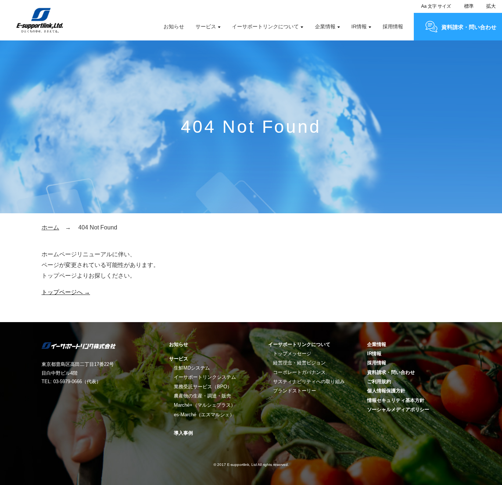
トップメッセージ (292, 353)
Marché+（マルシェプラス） (205, 405)
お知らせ (174, 26)
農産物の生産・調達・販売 (202, 396)
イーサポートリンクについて (265, 26)
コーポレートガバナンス (299, 372)
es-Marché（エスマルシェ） (204, 414)
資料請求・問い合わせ (468, 27)
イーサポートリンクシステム (205, 377)
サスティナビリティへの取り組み (309, 381)
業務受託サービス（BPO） (203, 386)
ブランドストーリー (294, 390)
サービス (206, 26)
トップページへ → (66, 292)
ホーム (50, 227)
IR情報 (359, 26)
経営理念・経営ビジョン (299, 362)
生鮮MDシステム (192, 368)
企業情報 (325, 26)
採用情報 (393, 26)
